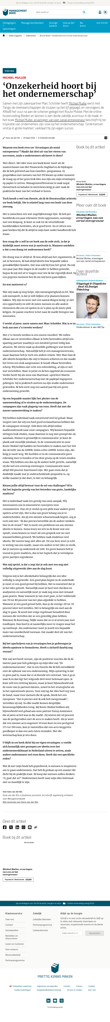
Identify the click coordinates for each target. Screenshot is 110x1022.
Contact (9, 925)
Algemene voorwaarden (47, 986)
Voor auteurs (11, 949)
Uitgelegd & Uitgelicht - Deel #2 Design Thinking (91, 286)
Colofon (67, 986)
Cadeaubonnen (40, 930)
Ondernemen (31, 36)
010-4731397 (102, 23)
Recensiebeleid (12, 955)
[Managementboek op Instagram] (62, 1001)
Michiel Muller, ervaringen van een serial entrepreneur (50, 120)
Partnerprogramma (15, 960)
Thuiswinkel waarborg (22, 986)
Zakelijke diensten (42, 919)
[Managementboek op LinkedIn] (48, 1001)
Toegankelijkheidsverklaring (49, 990)
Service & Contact (74, 990)
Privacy (79, 986)
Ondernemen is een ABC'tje (90, 327)
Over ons (9, 919)
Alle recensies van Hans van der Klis (20, 802)
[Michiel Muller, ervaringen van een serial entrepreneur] (85, 164)
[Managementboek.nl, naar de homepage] (15, 15)
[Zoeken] (84, 12)
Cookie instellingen (22, 990)
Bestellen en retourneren (11, 937)
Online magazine (15, 36)
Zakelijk (37, 913)
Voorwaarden (11, 930)
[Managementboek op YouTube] (55, 1001)
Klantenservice (13, 913)
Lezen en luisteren (14, 944)
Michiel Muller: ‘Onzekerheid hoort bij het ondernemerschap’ (64, 36)
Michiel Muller (78, 103)
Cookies (91, 986)
